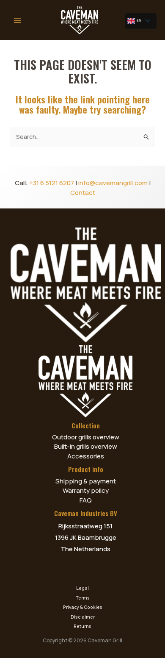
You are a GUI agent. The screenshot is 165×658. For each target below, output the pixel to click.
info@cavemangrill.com (113, 182)
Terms (83, 598)
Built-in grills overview (85, 446)
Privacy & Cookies (82, 607)
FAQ (86, 500)
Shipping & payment (85, 481)
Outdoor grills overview (85, 437)
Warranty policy (86, 490)
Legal (82, 588)
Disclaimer (83, 617)
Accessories (85, 456)
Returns (82, 626)
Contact (82, 192)
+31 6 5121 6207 (51, 182)
